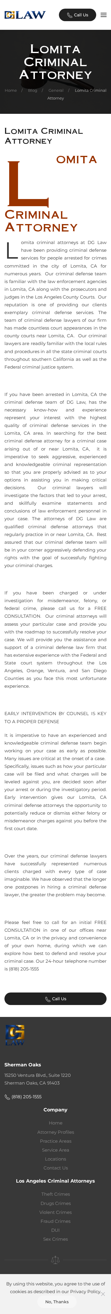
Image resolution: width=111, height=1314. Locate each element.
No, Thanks (57, 1301)
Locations (55, 1159)
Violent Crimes (55, 1212)
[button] (104, 15)
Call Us (80, 15)
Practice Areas (55, 1141)
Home (55, 1123)
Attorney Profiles (55, 1132)
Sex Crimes (55, 1239)
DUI (55, 1230)
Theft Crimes (55, 1194)
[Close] (103, 1294)
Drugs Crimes (56, 1203)
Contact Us (56, 1168)
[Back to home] (25, 15)
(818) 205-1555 (25, 1096)
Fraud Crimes (55, 1221)
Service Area (55, 1150)
